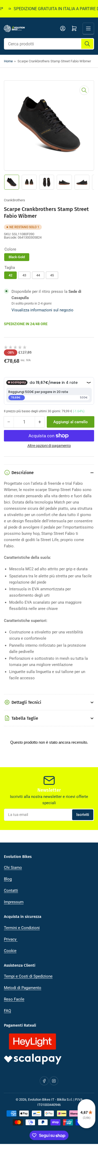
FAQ (7, 1010)
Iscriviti (82, 814)
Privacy (11, 939)
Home (8, 61)
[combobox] (49, 44)
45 (52, 275)
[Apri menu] (88, 28)
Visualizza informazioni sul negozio (42, 310)
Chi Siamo (13, 867)
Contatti (11, 890)
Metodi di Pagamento (22, 987)
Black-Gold (17, 257)
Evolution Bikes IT (41, 1099)
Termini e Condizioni (22, 927)
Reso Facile (14, 999)
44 (38, 275)
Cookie (10, 950)
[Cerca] (87, 44)
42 (10, 275)
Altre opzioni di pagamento (49, 446)
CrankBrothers (14, 200)
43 (24, 275)
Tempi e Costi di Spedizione (28, 976)
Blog (8, 879)
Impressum (14, 902)
